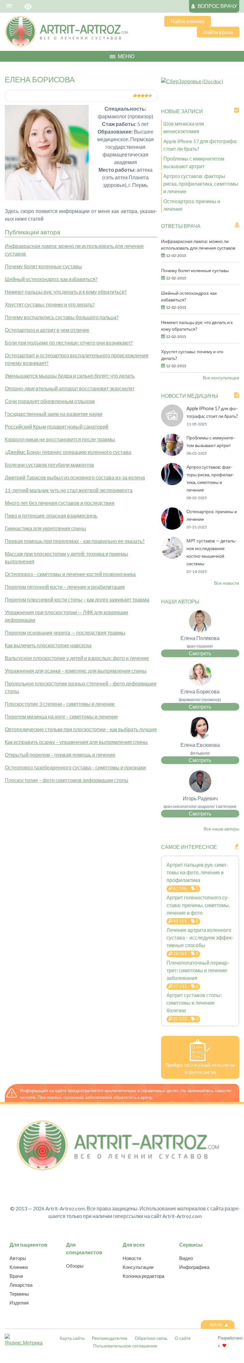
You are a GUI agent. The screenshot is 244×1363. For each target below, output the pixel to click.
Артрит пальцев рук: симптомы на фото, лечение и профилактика (197, 872)
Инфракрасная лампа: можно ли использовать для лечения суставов (198, 244)
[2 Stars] (139, 96)
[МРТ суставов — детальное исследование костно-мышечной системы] (172, 557)
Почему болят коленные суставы (43, 266)
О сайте (183, 1338)
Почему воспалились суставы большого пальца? (62, 317)
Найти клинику (188, 21)
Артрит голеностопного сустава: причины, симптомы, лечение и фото (198, 905)
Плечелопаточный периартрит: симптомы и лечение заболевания (197, 970)
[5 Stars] (150, 96)
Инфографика (194, 1267)
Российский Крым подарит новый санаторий (56, 426)
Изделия (19, 1302)
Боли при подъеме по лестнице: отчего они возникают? (69, 343)
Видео (186, 1258)
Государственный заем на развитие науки (53, 414)
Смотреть (200, 653)
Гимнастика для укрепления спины (45, 528)
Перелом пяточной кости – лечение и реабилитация (65, 587)
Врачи (16, 1276)
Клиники (19, 1267)
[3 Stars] (143, 96)
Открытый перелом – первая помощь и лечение (60, 755)
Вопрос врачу (217, 6)
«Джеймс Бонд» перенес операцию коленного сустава (68, 452)
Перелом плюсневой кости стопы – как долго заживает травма (77, 599)
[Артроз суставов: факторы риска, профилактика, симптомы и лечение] (172, 483)
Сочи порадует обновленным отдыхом (50, 401)
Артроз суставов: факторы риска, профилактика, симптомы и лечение (200, 183)
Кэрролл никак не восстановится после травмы (60, 439)
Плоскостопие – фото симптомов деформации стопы (66, 780)
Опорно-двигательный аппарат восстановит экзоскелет (69, 388)
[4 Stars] (146, 96)
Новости (132, 1258)
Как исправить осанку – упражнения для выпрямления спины (76, 742)
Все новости (226, 583)
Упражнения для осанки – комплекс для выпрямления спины (75, 671)
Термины (19, 1294)
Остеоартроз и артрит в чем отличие (47, 330)
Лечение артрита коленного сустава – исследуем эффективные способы (200, 937)
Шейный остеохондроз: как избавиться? (51, 279)
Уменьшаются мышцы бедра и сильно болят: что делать (70, 376)
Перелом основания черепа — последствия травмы (65, 633)
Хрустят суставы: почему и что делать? (50, 304)
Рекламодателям (109, 1338)
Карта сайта (72, 1338)
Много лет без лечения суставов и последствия (59, 503)
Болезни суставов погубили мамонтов (49, 465)
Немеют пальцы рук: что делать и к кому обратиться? (66, 292)
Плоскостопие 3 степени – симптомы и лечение (60, 704)
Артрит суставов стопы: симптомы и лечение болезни (194, 1002)
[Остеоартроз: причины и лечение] (172, 528)
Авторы (18, 1258)
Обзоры (75, 1266)
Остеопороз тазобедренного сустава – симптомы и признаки (75, 767)
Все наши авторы (221, 828)
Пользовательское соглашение (125, 1345)
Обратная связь (151, 1338)
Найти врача (218, 32)
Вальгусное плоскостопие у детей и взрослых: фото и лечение (77, 658)
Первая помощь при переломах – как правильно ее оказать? (75, 541)
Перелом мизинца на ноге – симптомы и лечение (61, 716)
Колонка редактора (143, 1276)
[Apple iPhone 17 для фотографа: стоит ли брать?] (172, 425)
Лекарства (21, 1285)
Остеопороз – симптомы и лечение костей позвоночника (70, 574)
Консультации (138, 1267)
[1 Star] (135, 96)
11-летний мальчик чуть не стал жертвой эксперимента (68, 490)
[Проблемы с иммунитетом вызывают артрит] (172, 454)
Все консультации (221, 377)
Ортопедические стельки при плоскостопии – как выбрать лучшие (81, 729)
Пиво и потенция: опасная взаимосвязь (51, 516)
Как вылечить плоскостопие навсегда (48, 645)
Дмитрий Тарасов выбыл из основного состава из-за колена (75, 477)
